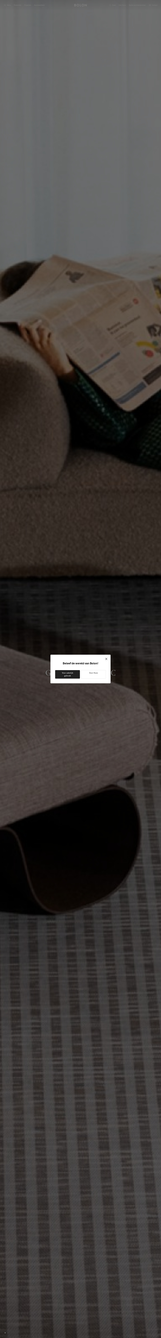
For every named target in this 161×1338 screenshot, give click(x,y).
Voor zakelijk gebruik (67, 674)
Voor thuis (93, 673)
